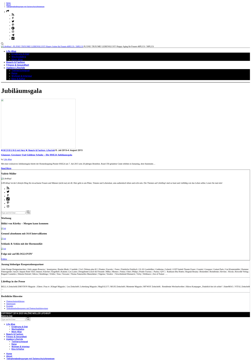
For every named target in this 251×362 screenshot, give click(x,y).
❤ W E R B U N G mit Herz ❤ (14, 150)
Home (8, 3)
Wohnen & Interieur (21, 346)
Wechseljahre (18, 329)
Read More (6, 168)
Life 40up (8, 159)
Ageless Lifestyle (14, 339)
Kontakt (9, 306)
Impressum (10, 304)
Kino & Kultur (18, 349)
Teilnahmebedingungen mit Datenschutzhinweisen (25, 7)
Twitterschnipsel (20, 341)
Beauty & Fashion (36, 150)
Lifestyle (50, 150)
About (8, 5)
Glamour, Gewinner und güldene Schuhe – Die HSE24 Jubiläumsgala (36, 155)
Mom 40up (17, 331)
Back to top (6, 316)
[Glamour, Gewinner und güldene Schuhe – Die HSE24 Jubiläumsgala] (38, 148)
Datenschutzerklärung (15, 301)
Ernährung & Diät (20, 326)
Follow (4, 259)
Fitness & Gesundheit (16, 336)
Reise (14, 344)
